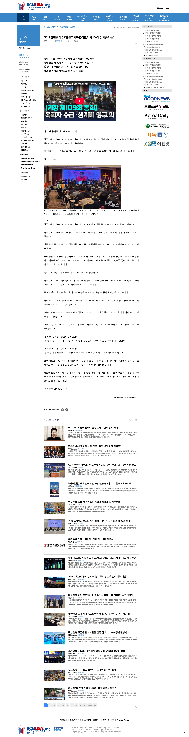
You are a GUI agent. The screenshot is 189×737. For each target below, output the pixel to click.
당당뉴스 (24, 128)
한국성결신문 (25, 147)
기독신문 (24, 121)
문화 (69, 18)
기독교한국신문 (26, 118)
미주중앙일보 (25, 176)
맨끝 (95, 705)
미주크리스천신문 (27, 90)
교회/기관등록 (75, 720)
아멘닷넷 (24, 94)
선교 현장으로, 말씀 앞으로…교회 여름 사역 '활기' (92, 669)
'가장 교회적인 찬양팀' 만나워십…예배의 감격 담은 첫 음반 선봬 (99, 520)
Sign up (160, 8)
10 (85, 705)
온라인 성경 (164, 18)
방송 (34, 18)
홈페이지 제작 (108, 720)
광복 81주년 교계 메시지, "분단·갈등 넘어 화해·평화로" (94, 446)
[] (133, 397)
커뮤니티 (96, 18)
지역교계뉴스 (24, 70)
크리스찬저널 (25, 106)
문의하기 (87, 720)
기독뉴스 (24, 81)
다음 (90, 705)
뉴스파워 (24, 124)
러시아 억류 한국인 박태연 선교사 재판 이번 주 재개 (93, 427)
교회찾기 (110, 18)
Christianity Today (27, 165)
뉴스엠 (23, 87)
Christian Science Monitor (30, 162)
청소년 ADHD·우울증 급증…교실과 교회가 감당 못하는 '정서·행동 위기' (102, 558)
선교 (57, 18)
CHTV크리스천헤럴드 (28, 100)
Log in (168, 8)
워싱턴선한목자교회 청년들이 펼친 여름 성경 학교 (92, 688)
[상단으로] (184, 732)
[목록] (136, 44)
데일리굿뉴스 (25, 131)
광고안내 (96, 720)
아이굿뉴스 (25, 134)
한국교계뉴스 (24, 56)
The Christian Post (28, 168)
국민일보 (24, 115)
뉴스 (23, 18)
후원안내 (136, 18)
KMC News (25, 150)
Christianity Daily (27, 158)
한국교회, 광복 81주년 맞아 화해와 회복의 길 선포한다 (94, 502)
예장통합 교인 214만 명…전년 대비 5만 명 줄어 (91, 539)
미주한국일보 (25, 180)
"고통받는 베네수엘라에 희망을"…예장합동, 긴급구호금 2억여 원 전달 (102, 465)
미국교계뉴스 (24, 49)
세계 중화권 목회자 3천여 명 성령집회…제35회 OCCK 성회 (96, 651)
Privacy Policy (123, 720)
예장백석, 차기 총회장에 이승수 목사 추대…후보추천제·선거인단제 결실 (103, 595)
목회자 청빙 (82, 18)
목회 (45, 18)
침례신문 (24, 144)
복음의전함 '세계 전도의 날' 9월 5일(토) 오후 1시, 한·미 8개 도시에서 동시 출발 (105, 483)
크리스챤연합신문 (27, 140)
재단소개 (123, 18)
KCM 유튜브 (149, 18)
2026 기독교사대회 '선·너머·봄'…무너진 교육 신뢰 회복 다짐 (97, 576)
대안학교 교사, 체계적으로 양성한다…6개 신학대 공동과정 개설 (99, 613)
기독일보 (24, 84)
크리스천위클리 (26, 97)
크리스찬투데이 (26, 103)
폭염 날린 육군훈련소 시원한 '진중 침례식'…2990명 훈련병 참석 (99, 632)
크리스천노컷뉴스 (27, 137)
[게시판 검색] (130, 420)
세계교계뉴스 (24, 63)
